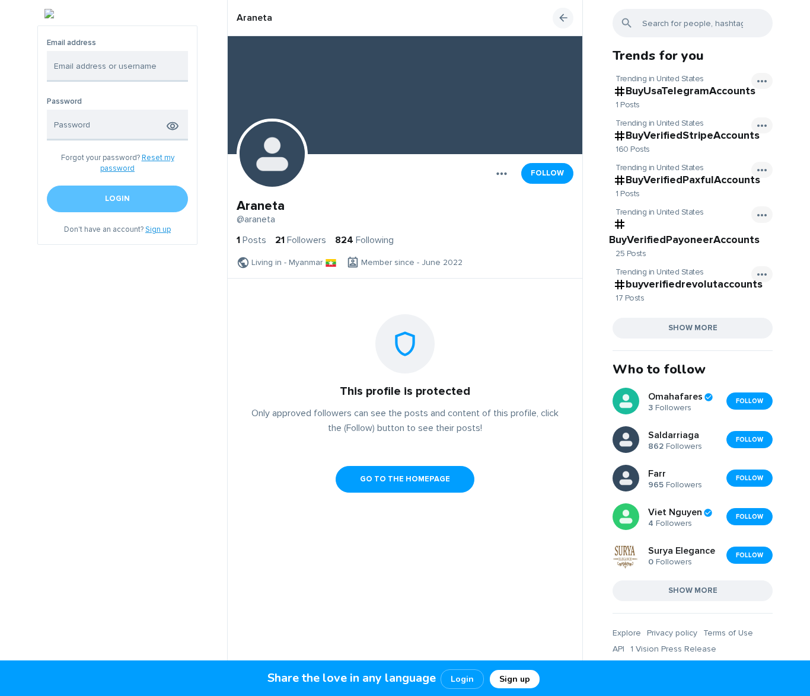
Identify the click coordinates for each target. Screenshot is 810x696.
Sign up (158, 229)
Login (462, 679)
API (618, 649)
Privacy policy (672, 633)
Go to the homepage (405, 479)
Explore (627, 633)
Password (64, 102)
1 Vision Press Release (673, 649)
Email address (71, 43)
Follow (547, 173)
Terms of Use (728, 633)
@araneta (256, 219)
